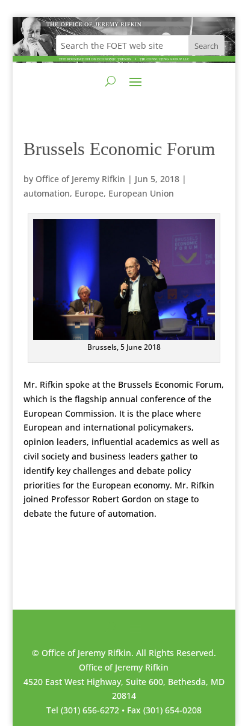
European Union (141, 193)
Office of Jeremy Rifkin (80, 179)
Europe (89, 193)
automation (46, 193)
